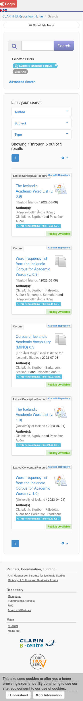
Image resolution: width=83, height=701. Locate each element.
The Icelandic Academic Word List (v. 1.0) (34, 414)
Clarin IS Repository (59, 175)
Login (10, 3)
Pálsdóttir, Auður (48, 372)
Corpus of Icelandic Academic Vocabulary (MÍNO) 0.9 (33, 342)
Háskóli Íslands (27, 202)
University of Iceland (31, 425)
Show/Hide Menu (43, 25)
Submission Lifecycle (21, 601)
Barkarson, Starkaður (42, 294)
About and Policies (19, 610)
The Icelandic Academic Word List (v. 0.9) (34, 191)
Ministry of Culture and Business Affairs (33, 580)
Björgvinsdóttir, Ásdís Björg (34, 212)
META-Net (14, 630)
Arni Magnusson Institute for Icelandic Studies (37, 575)
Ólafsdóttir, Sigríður (29, 216)
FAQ (10, 605)
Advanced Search (22, 81)
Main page (14, 596)
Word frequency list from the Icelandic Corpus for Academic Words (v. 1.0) (33, 485)
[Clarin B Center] (38, 643)
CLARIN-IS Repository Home (22, 16)
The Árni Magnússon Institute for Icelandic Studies (39, 355)
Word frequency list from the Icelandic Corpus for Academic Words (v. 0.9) (33, 266)
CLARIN (13, 626)
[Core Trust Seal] (38, 661)
